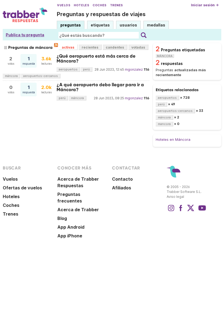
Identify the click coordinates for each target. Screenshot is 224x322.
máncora (11, 76)
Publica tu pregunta (25, 34)
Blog (62, 218)
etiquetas (100, 25)
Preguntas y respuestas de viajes (101, 14)
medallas (156, 25)
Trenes (116, 5)
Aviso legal (175, 197)
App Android (70, 227)
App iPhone (69, 235)
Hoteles (81, 5)
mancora (164, 124)
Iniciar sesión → (205, 5)
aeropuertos (68, 69)
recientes (90, 47)
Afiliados (121, 187)
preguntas (70, 25)
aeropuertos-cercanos (40, 76)
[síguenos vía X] (190, 210)
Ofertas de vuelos (22, 187)
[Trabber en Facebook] (180, 210)
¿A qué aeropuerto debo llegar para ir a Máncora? (100, 87)
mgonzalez (134, 69)
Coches (99, 5)
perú (86, 69)
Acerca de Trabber (78, 209)
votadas (138, 47)
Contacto (122, 179)
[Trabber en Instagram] (171, 210)
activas (68, 47)
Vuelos (63, 5)
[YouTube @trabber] (201, 210)
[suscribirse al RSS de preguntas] (56, 45)
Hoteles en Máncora (173, 139)
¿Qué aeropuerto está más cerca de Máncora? (96, 58)
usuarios (128, 25)
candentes (115, 47)
